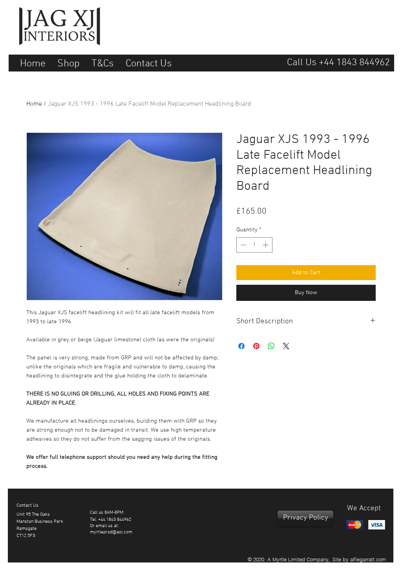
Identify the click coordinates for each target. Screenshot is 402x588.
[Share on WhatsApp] (271, 346)
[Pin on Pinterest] (256, 346)
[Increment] (266, 245)
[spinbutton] (254, 245)
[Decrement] (243, 245)
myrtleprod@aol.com (111, 532)
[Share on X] (286, 346)
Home (34, 104)
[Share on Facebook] (241, 346)
